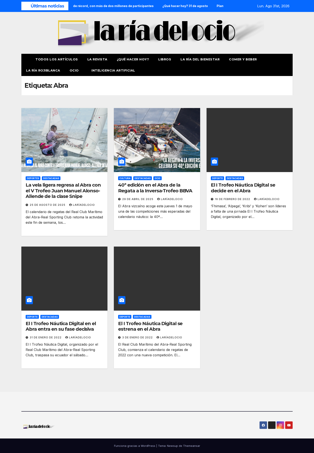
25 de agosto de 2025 (48, 204)
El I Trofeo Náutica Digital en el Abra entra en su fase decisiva (61, 326)
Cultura (125, 178)
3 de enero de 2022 (138, 337)
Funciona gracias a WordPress (135, 445)
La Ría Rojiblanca (43, 70)
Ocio (75, 70)
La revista (97, 59)
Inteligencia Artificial (113, 70)
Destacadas (51, 178)
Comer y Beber (243, 59)
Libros (164, 59)
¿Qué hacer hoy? (133, 59)
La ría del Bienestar (200, 59)
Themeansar (191, 445)
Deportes (33, 178)
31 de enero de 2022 (46, 337)
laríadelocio (84, 204)
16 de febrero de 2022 (233, 199)
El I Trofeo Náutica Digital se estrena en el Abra (150, 326)
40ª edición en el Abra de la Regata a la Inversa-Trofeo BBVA (155, 187)
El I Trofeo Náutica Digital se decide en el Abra (243, 187)
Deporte (217, 178)
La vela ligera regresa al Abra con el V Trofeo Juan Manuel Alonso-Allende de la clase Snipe (63, 190)
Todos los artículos (56, 59)
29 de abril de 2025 (138, 199)
